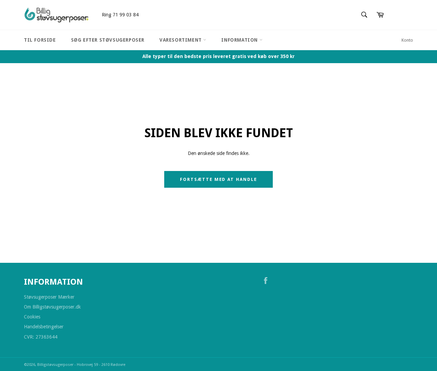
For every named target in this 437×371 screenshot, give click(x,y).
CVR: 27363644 (40, 337)
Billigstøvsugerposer (55, 364)
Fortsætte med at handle (218, 179)
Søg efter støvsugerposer (107, 40)
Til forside (40, 40)
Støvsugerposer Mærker (49, 297)
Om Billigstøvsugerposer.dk (52, 307)
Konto (407, 40)
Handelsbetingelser (44, 326)
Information (240, 40)
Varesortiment (181, 40)
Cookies (32, 316)
